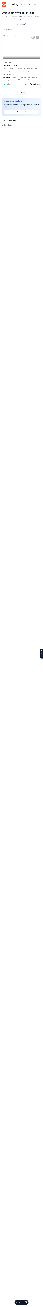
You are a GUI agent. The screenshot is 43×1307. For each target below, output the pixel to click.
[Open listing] (21, 73)
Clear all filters (21, 92)
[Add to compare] (33, 37)
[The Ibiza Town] (21, 47)
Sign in (36, 4)
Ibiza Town (8, 125)
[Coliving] (10, 4)
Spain (12, 10)
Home (4, 10)
